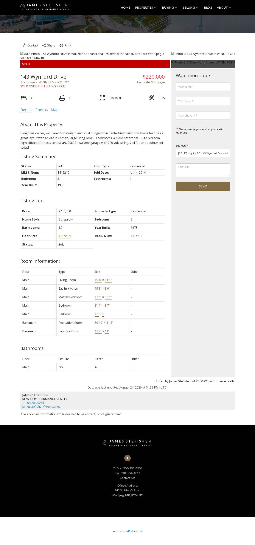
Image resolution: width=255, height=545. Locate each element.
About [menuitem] (222, 7)
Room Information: (40, 261)
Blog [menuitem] (208, 7)
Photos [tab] (41, 109)
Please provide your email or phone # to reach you (199, 131)
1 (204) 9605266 (33, 403)
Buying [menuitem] (168, 7)
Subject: (181, 145)
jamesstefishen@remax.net (41, 406)
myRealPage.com (134, 531)
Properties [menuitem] (144, 7)
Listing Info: (32, 200)
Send (203, 186)
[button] (127, 458)
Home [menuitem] (125, 7)
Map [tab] (55, 109)
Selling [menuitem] (189, 7)
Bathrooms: (32, 348)
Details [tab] (26, 109)
